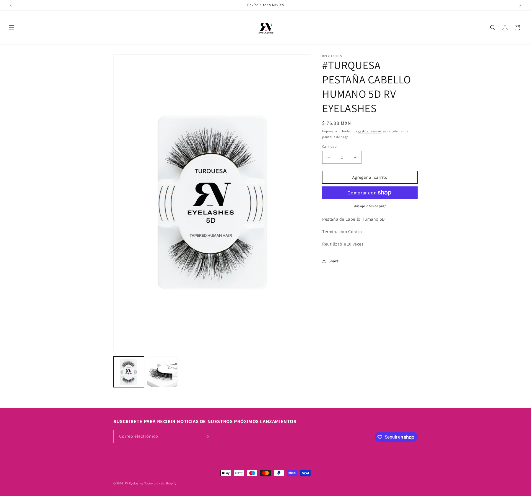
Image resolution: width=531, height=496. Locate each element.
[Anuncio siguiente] (520, 5)
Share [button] (334, 260)
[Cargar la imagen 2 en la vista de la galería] (162, 372)
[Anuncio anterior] (11, 5)
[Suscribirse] (207, 436)
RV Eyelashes (134, 483)
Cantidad (329, 146)
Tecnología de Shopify (160, 483)
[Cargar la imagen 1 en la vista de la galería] (128, 372)
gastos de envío (370, 131)
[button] (12, 28)
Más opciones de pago (369, 206)
